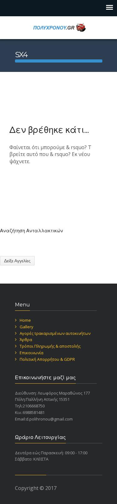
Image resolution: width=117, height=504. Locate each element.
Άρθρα (26, 339)
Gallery (26, 327)
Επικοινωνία (31, 352)
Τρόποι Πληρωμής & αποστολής (50, 346)
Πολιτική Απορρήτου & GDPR (47, 359)
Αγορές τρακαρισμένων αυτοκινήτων (55, 333)
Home (25, 320)
